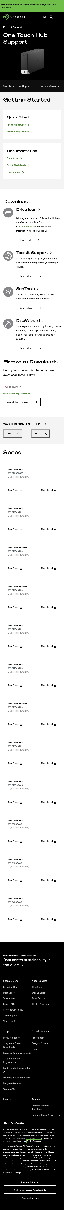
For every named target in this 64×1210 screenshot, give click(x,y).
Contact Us (9, 1089)
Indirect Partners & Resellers (41, 1107)
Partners (36, 1099)
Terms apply (6, 7)
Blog (34, 1049)
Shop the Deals (11, 987)
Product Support (12, 1038)
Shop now (51, 4)
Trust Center (38, 998)
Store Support (10, 1015)
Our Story (37, 987)
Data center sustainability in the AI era (27, 962)
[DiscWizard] (8, 324)
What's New (9, 998)
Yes (9, 434)
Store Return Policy (13, 1010)
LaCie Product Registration (17, 1068)
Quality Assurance (41, 1004)
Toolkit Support (32, 253)
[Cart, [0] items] (44, 17)
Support (7, 1031)
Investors (8, 1099)
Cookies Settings (30, 1198)
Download (25, 240)
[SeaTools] (8, 292)
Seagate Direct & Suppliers (46, 1115)
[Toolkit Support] (8, 256)
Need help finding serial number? (18, 393)
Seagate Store (10, 981)
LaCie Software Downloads (17, 1053)
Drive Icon (26, 210)
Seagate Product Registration (12, 1060)
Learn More (26, 276)
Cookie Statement (34, 1141)
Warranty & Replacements (17, 1078)
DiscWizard (28, 321)
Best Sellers (9, 993)
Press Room (38, 1038)
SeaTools (25, 289)
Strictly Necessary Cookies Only (30, 1190)
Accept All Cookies (30, 1182)
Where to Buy (10, 1021)
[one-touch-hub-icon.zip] (8, 213)
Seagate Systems (12, 1083)
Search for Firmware (18, 402)
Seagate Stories (40, 1043)
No (36, 434)
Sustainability (39, 993)
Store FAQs (9, 1004)
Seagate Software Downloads (12, 1045)
